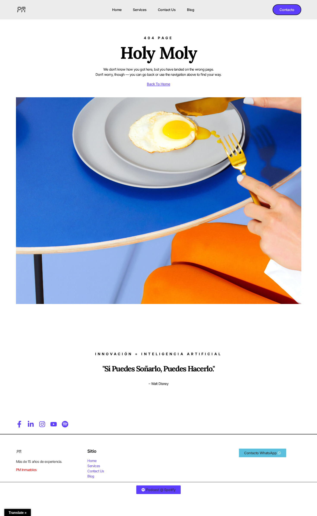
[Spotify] (65, 424)
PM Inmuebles (26, 470)
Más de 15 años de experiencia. (39, 461)
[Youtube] (53, 424)
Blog (190, 10)
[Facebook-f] (19, 424)
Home (117, 10)
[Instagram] (42, 424)
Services (139, 10)
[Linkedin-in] (30, 424)
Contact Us (167, 10)
